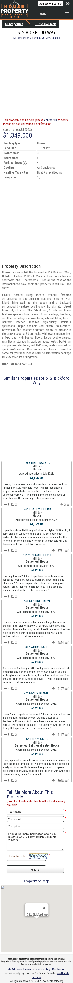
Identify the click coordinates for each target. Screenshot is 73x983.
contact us (50, 120)
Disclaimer (58, 969)
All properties (14, 24)
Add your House (21, 969)
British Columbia (45, 24)
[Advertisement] (36, 77)
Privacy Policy (41, 969)
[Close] (43, 908)
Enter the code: (17, 856)
